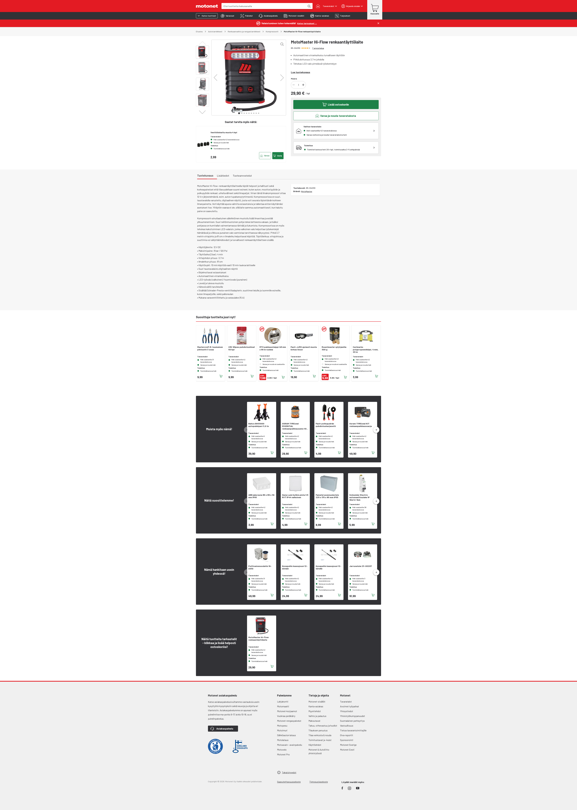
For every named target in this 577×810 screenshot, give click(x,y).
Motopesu (282, 725)
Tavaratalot (346, 701)
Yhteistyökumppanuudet (352, 715)
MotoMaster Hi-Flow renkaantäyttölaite (258, 638)
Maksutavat (314, 720)
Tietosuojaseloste (318, 781)
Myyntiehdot (314, 711)
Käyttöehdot (314, 744)
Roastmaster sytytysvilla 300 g (334, 348)
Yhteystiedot (346, 711)
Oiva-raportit (346, 735)
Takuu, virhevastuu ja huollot (322, 725)
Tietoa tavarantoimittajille (353, 730)
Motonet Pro (283, 754)
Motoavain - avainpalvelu (289, 744)
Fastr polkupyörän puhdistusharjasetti (326, 424)
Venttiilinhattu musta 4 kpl (224, 132)
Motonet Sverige (348, 744)
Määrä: (294, 78)
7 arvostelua (318, 48)
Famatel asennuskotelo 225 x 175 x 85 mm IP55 (327, 496)
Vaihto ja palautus (317, 715)
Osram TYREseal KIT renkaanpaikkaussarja (360, 424)
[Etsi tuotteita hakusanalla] (309, 6)
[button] (215, 77)
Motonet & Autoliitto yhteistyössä (318, 751)
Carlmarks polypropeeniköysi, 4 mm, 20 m (365, 349)
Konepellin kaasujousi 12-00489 (328, 567)
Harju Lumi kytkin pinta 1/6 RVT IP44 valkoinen (295, 496)
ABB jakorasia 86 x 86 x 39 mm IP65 (261, 496)
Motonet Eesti (347, 749)
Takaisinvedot (289, 772)
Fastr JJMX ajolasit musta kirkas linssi (304, 348)
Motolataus (282, 740)
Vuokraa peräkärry (286, 715)
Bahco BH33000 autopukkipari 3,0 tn (258, 424)
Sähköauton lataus (286, 735)
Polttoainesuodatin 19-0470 (260, 567)
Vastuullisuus (346, 725)
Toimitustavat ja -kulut (319, 740)
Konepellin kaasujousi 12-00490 (295, 567)
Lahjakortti (282, 701)
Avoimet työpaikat (349, 706)
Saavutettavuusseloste (289, 781)
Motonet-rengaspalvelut (289, 720)
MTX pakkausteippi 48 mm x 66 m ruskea (272, 348)
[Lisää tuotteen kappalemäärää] (303, 84)
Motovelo (282, 749)
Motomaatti (283, 706)
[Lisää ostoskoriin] (221, 376)
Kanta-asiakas (315, 706)
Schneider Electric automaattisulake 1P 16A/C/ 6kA (359, 497)
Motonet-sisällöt (316, 701)
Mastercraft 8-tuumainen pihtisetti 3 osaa (210, 348)
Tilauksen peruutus (318, 730)
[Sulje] (378, 23)
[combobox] (264, 6)
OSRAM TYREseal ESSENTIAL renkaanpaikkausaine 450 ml (295, 426)
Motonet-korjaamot (287, 711)
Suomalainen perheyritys (352, 720)
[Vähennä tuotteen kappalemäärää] (293, 84)
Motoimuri (282, 730)
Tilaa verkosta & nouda (319, 735)
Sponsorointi (346, 740)
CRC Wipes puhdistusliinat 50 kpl (241, 348)
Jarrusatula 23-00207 (360, 566)
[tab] (227, 15)
